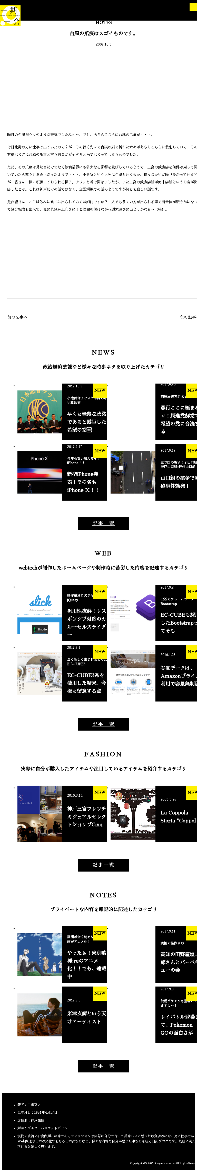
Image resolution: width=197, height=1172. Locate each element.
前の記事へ (17, 317)
